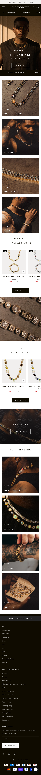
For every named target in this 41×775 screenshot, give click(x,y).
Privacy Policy (6, 713)
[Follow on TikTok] (15, 754)
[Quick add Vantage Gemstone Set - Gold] (23, 271)
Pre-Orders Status (8, 691)
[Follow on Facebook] (3, 754)
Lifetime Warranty (7, 695)
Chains (4, 641)
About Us (5, 673)
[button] (35, 769)
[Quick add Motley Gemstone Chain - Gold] (23, 380)
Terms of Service (7, 716)
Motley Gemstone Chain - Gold (14, 387)
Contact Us (5, 720)
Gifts (3, 645)
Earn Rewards (6, 680)
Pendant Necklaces (8, 659)
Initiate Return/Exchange (10, 698)
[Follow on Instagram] (9, 754)
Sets (3, 648)
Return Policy (6, 702)
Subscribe (10, 746)
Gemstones (26, 13)
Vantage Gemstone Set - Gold (14, 278)
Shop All (4, 662)
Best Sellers (9, 13)
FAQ (3, 688)
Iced (3, 652)
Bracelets (5, 655)
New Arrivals (6, 634)
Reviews (4, 677)
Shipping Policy (7, 706)
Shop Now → (21, 65)
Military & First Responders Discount (13, 684)
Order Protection (7, 709)
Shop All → (20, 290)
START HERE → (20, 431)
